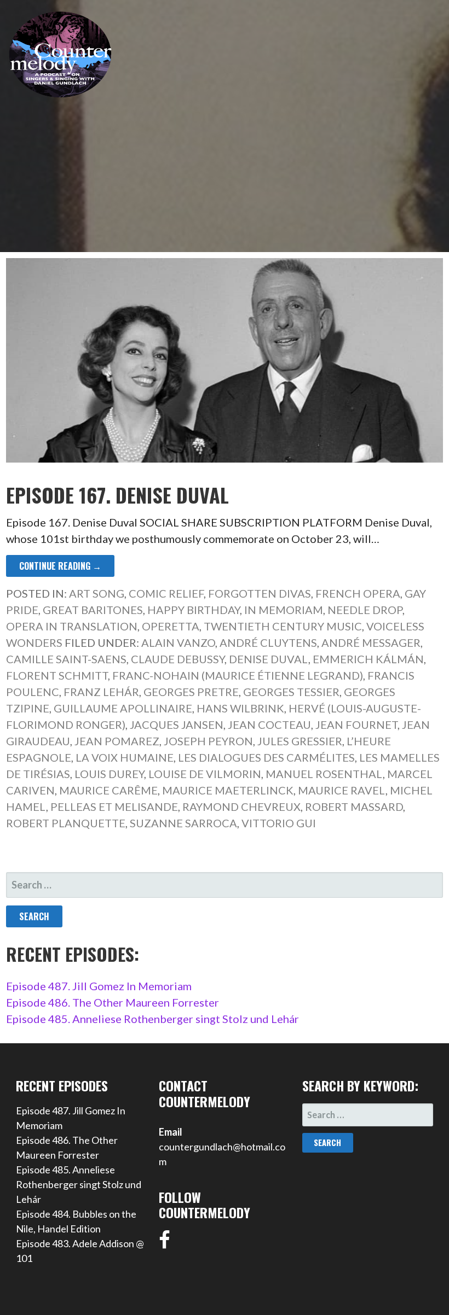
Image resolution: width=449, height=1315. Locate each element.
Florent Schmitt (57, 675)
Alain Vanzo (178, 642)
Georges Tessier (291, 691)
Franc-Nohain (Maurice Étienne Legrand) (237, 675)
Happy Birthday (193, 609)
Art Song (96, 593)
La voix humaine (125, 757)
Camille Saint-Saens (66, 658)
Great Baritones (93, 609)
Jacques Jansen (176, 724)
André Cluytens (268, 642)
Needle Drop (364, 609)
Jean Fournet (356, 724)
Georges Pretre (191, 691)
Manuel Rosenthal (324, 773)
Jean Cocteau (269, 724)
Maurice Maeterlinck (227, 790)
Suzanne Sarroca (183, 822)
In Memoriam (283, 609)
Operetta (170, 626)
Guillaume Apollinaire (123, 708)
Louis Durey (109, 773)
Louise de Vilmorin (204, 773)
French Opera (357, 593)
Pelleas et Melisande (114, 806)
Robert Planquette (65, 822)
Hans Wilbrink (240, 708)
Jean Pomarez (116, 740)
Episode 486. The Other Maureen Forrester (112, 1002)
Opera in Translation (71, 626)
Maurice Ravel (341, 790)
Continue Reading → (60, 565)
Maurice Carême (108, 790)
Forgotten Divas (259, 593)
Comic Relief (166, 593)
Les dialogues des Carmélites (266, 757)
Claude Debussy (178, 658)
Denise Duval (268, 658)
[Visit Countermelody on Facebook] (164, 1243)
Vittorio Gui (278, 822)
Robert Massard (354, 806)
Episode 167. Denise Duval (117, 494)
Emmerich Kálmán (368, 658)
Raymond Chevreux (241, 806)
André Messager (371, 642)
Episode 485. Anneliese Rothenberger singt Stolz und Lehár (152, 1018)
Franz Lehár (101, 691)
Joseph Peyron (208, 740)
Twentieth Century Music (283, 626)
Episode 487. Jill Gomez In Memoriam (99, 985)
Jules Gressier (299, 740)
